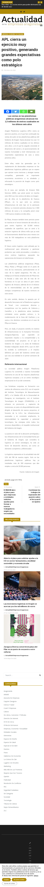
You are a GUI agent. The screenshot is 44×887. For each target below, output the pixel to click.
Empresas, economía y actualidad (12, 34)
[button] (39, 2)
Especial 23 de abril (10, 746)
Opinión (6, 776)
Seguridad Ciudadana (11, 790)
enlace (36, 876)
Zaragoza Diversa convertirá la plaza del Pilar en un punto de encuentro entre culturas (20, 649)
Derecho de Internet (11, 718)
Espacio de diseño (10, 739)
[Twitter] (15, 111)
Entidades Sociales (10, 732)
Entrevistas (7, 735)
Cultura (6, 712)
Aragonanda (8, 691)
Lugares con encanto (11, 763)
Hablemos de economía (12, 756)
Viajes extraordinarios (11, 807)
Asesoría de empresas (11, 698)
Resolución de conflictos (12, 783)
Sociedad (7, 797)
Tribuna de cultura (10, 804)
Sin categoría (8, 793)
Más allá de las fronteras (13, 770)
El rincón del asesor (11, 725)
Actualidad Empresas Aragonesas (17, 567)
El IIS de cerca (9, 722)
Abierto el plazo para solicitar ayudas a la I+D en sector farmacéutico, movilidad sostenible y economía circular (21, 560)
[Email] (31, 111)
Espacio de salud (10, 742)
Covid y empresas (10, 708)
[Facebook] (7, 111)
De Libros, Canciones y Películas (15, 715)
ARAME (6, 695)
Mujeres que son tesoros (13, 773)
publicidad (7, 780)
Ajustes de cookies (9, 883)
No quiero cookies (19, 879)
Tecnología (7, 800)
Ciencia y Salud (9, 705)
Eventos (6, 749)
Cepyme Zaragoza (10, 701)
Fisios (6, 753)
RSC (5, 787)
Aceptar (6, 879)
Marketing (7, 766)
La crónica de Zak (10, 759)
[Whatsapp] (23, 111)
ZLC (5, 811)
